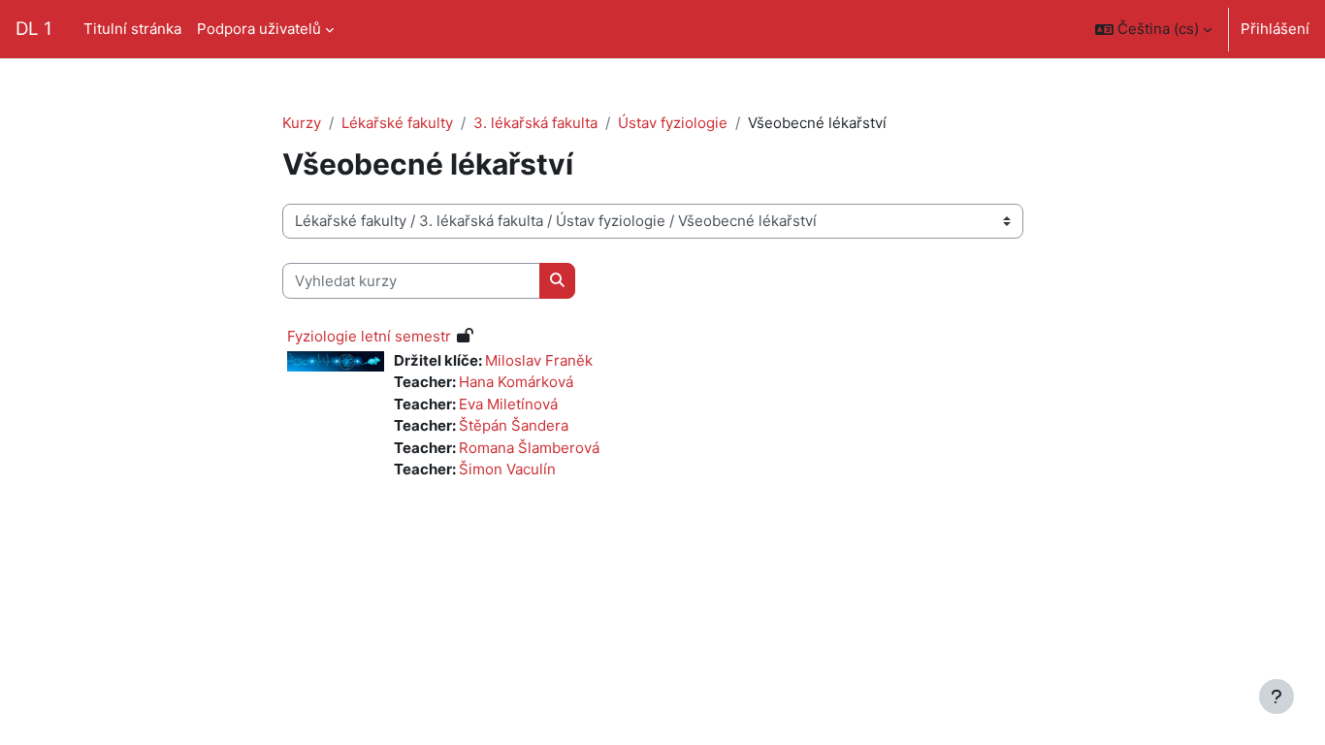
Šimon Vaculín (507, 469)
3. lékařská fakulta (535, 122)
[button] (1153, 29)
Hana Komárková (516, 381)
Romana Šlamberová (529, 447)
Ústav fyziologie (672, 122)
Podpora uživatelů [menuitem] (259, 28)
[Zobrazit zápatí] (1276, 696)
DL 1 (34, 28)
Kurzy (301, 122)
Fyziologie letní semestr (369, 336)
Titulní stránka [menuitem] (132, 28)
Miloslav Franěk (539, 360)
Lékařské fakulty (397, 122)
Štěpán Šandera (513, 425)
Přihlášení (1275, 28)
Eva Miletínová (508, 404)
